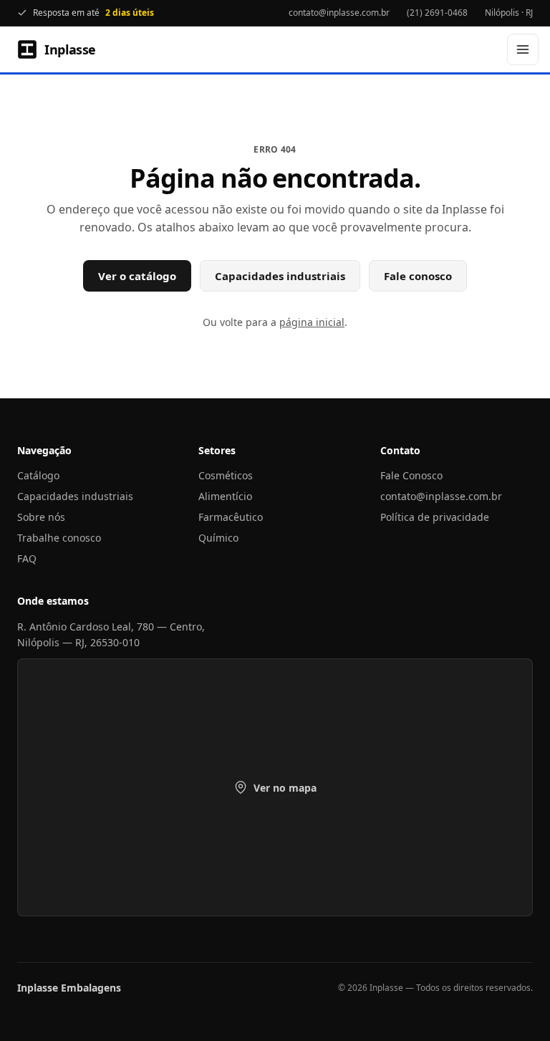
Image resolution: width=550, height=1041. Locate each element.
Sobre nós (41, 517)
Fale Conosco (411, 475)
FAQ (27, 558)
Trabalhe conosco (59, 538)
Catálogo (38, 475)
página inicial (311, 322)
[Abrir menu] (523, 49)
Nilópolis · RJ (509, 12)
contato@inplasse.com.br (339, 12)
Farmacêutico (230, 517)
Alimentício (225, 496)
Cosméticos (225, 475)
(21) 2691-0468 (437, 12)
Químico (218, 538)
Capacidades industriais (280, 276)
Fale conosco (418, 276)
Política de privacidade (434, 517)
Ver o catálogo (137, 276)
